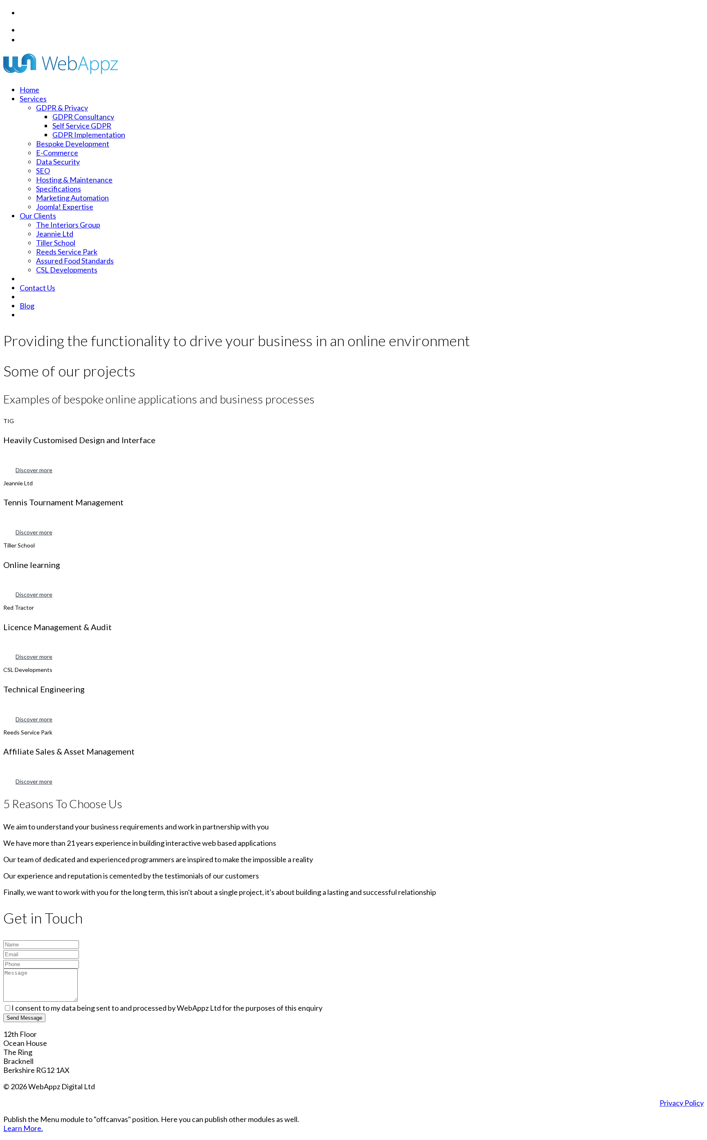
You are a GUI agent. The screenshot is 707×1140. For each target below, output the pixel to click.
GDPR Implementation (88, 134)
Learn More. (23, 1128)
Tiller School (55, 242)
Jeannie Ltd (54, 233)
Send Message (24, 1018)
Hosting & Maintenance (74, 179)
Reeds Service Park (66, 251)
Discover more (34, 469)
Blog (27, 305)
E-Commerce (57, 152)
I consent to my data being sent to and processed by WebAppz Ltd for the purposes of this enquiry (166, 1007)
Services (33, 98)
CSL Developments (66, 269)
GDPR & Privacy (62, 107)
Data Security (58, 161)
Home (29, 89)
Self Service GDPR (81, 125)
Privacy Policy (682, 1102)
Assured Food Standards (75, 260)
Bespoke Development (72, 143)
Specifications (58, 188)
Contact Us (37, 287)
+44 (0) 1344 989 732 (60, 29)
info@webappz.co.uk (58, 39)
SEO (43, 170)
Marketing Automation (72, 197)
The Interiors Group (68, 224)
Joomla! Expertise (64, 206)
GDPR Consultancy (83, 116)
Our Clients (38, 215)
